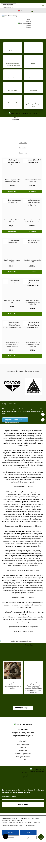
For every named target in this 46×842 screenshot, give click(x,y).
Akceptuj (10, 832)
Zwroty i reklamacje (23, 757)
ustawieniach (30, 825)
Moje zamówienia (23, 744)
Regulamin (23, 750)
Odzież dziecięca (12, 90)
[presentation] (23, 142)
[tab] (23, 142)
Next (26, 699)
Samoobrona (33, 90)
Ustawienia (10, 838)
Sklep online (23, 741)
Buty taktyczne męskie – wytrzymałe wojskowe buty (13, 64)
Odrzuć (28, 832)
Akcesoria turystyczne (33, 50)
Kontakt (23, 760)
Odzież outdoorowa (13, 77)
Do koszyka (12, 191)
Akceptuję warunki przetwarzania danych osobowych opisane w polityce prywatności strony (23, 791)
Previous (20, 699)
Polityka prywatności (23, 753)
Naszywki (33, 63)
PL (21, 10)
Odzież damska (33, 77)
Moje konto (27, 10)
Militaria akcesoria (12, 50)
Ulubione (23, 747)
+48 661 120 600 (5, 836)
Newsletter (25, 11)
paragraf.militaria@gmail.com (23, 732)
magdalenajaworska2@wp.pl (23, 736)
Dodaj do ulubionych (5, 161)
